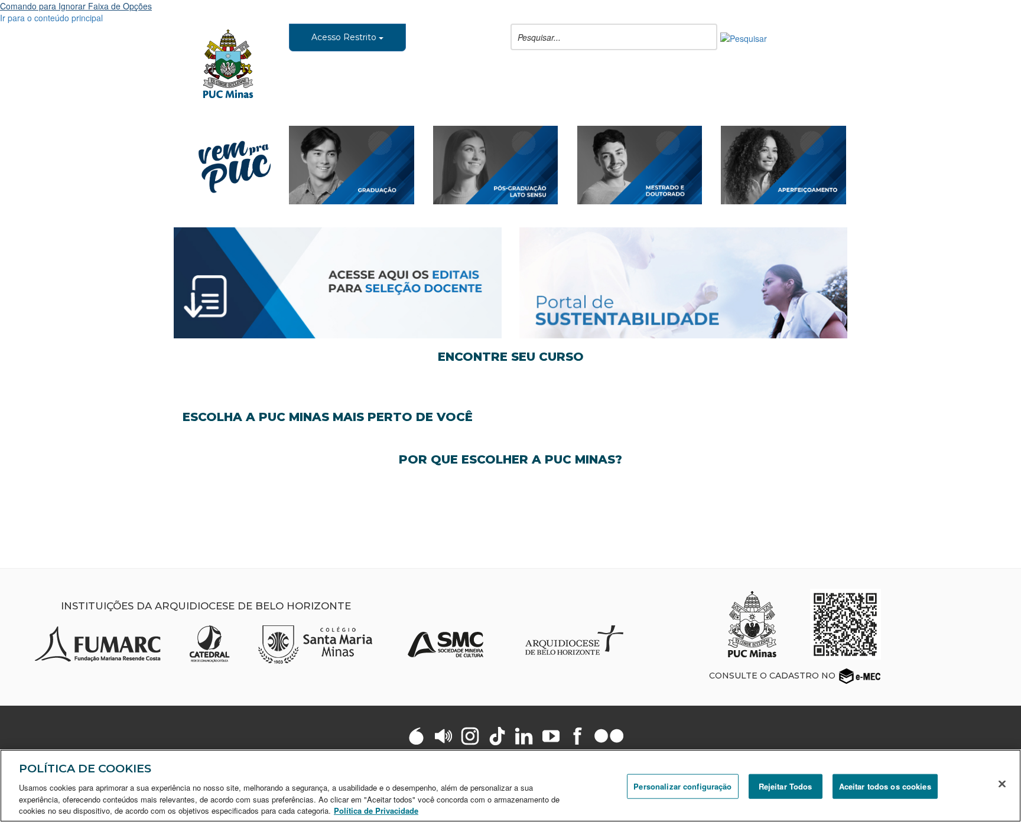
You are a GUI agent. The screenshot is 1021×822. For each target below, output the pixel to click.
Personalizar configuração (682, 786)
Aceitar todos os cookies (885, 786)
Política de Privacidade (376, 810)
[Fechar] (1002, 784)
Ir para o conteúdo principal (51, 18)
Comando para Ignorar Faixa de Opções (76, 6)
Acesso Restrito (345, 37)
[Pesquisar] (743, 37)
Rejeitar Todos (785, 786)
